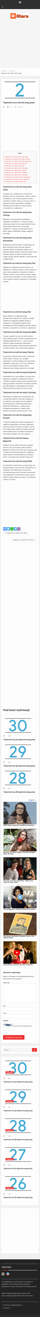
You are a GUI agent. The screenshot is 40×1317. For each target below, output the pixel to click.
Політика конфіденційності (12, 1305)
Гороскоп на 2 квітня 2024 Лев (14, 166)
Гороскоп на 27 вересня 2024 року (17, 1168)
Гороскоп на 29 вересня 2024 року (19, 766)
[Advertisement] (20, 41)
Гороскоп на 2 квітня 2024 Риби (15, 181)
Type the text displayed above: (22, 1026)
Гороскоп (20, 107)
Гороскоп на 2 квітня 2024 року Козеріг (17, 177)
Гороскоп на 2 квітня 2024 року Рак (15, 163)
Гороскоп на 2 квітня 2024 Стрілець (16, 175)
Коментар (6, 983)
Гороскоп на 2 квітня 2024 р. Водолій (16, 179)
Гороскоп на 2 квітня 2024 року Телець (17, 159)
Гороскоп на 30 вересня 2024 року (19, 739)
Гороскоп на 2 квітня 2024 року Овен (16, 157)
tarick (10, 107)
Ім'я (4, 1006)
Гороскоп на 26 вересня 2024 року (18, 1197)
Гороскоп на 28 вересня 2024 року (19, 792)
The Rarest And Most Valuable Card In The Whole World (18, 937)
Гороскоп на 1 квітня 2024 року (17, 533)
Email (5, 1013)
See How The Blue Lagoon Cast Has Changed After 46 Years (19, 853)
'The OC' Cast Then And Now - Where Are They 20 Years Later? (18, 881)
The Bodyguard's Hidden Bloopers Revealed (19, 909)
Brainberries (20, 827)
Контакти (6, 1308)
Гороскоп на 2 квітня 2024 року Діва (16, 168)
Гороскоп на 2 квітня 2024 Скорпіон (16, 172)
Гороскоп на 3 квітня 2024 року (23, 540)
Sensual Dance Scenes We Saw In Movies (18, 965)
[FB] (2, 7)
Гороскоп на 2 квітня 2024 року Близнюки (17, 161)
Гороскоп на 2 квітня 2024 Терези (15, 170)
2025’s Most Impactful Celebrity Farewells (18, 825)
